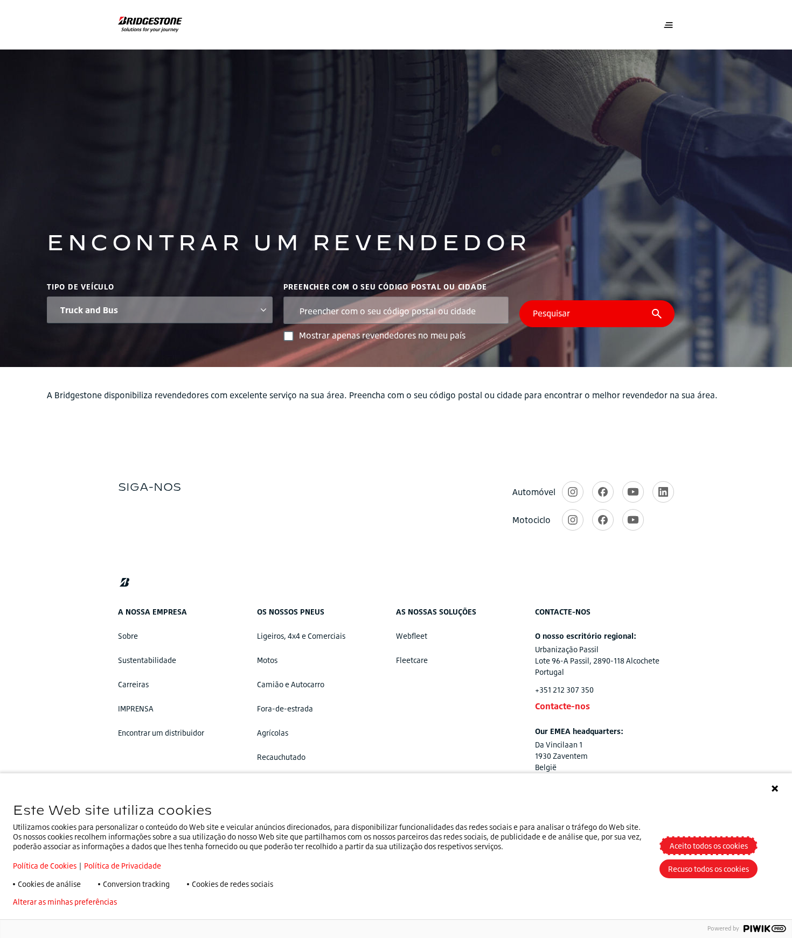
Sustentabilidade (147, 660)
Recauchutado (281, 756)
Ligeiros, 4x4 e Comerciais (301, 635)
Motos (267, 660)
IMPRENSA (136, 708)
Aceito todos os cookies (709, 845)
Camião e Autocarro (290, 684)
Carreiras (133, 684)
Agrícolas (272, 732)
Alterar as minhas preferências (65, 902)
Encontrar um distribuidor (161, 732)
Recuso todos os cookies (708, 868)
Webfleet (411, 635)
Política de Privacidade (122, 865)
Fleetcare (412, 660)
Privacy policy (157, 902)
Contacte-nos (562, 706)
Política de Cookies (45, 865)
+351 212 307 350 (564, 689)
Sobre (128, 635)
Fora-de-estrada (285, 708)
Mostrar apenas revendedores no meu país (382, 335)
